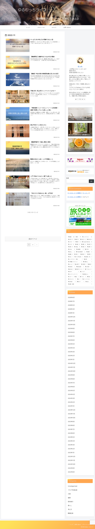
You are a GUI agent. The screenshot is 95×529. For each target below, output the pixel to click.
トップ (71, 524)
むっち (80, 66)
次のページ (33, 239)
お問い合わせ (78, 524)
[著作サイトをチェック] (76, 99)
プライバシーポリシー (87, 524)
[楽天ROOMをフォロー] (80, 99)
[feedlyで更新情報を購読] (82, 99)
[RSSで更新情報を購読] (84, 99)
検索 (67, 178)
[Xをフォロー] (78, 99)
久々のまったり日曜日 (74, 193)
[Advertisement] (33, 224)
